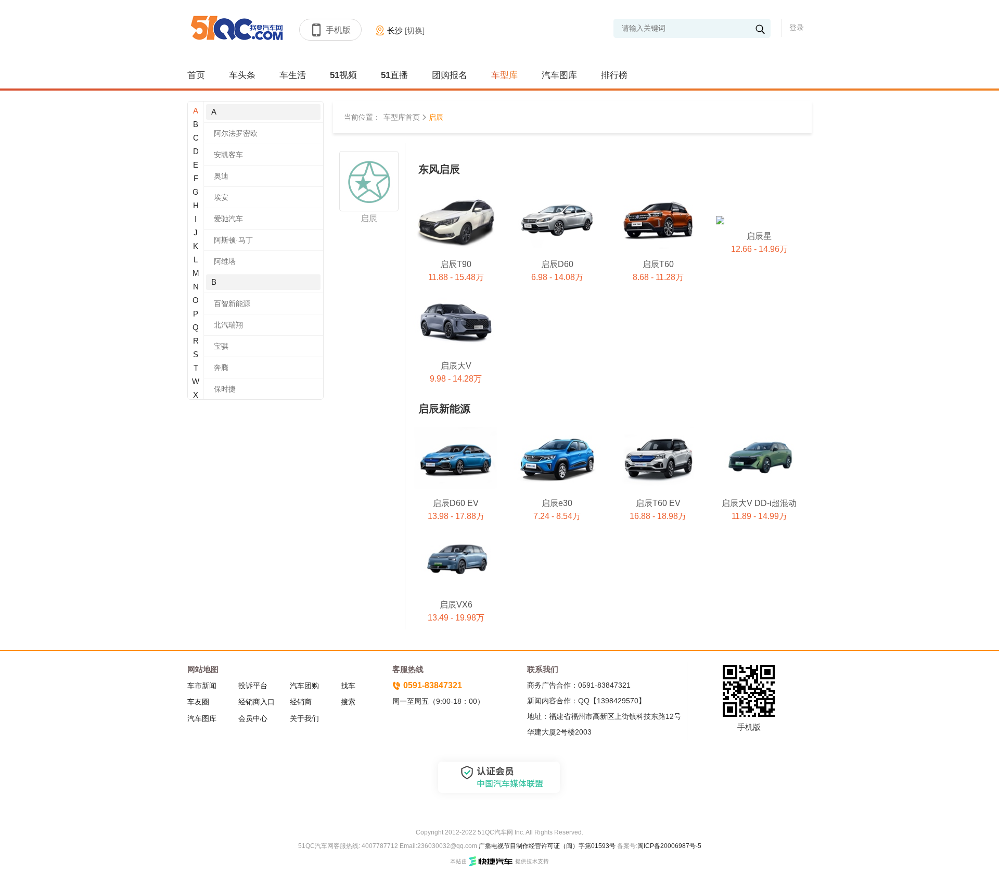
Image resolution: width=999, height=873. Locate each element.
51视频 (343, 75)
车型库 (504, 75)
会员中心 (252, 718)
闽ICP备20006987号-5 (669, 846)
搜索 (348, 702)
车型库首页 (401, 117)
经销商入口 (256, 702)
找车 (348, 685)
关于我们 (304, 718)
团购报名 (449, 75)
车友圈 (198, 702)
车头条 (242, 75)
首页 (196, 75)
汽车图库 (559, 75)
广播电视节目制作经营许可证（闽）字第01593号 (547, 846)
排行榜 (614, 75)
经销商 (301, 702)
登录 (796, 27)
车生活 (292, 75)
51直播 (394, 75)
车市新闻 (201, 685)
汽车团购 (304, 685)
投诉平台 (252, 685)
